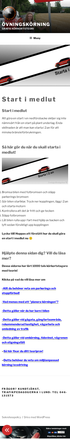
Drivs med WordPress (37, 417)
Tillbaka (7, 430)
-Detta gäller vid (13, 337)
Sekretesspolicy (11, 417)
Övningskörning (26, 24)
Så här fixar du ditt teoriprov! (23, 351)
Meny (37, 38)
